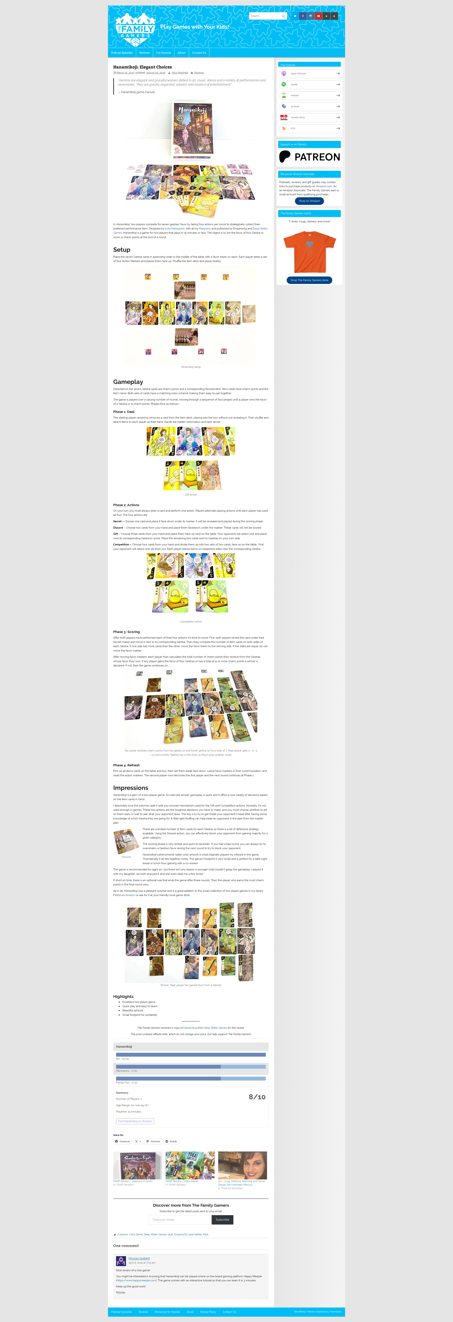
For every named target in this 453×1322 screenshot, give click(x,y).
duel (170, 1234)
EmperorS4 (180, 1234)
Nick (205, 1234)
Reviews (144, 52)
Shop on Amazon (309, 201)
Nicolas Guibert (139, 1258)
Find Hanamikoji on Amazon (135, 1121)
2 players (122, 1234)
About (182, 52)
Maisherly (205, 228)
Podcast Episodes (122, 52)
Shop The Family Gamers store (309, 280)
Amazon (130, 895)
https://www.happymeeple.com (136, 1280)
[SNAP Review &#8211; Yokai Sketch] (190, 1165)
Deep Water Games (215, 1027)
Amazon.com (324, 186)
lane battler (195, 1234)
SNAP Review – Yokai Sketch (182, 1181)
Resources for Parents (167, 1312)
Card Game (136, 1234)
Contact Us (199, 52)
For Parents (163, 52)
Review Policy (208, 1312)
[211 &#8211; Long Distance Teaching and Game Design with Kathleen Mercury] (242, 1165)
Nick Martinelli (180, 72)
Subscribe (222, 1219)
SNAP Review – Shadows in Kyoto (132, 1181)
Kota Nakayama (174, 228)
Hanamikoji (190, 1027)
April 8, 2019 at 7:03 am (142, 1262)
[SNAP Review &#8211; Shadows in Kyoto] (137, 1165)
